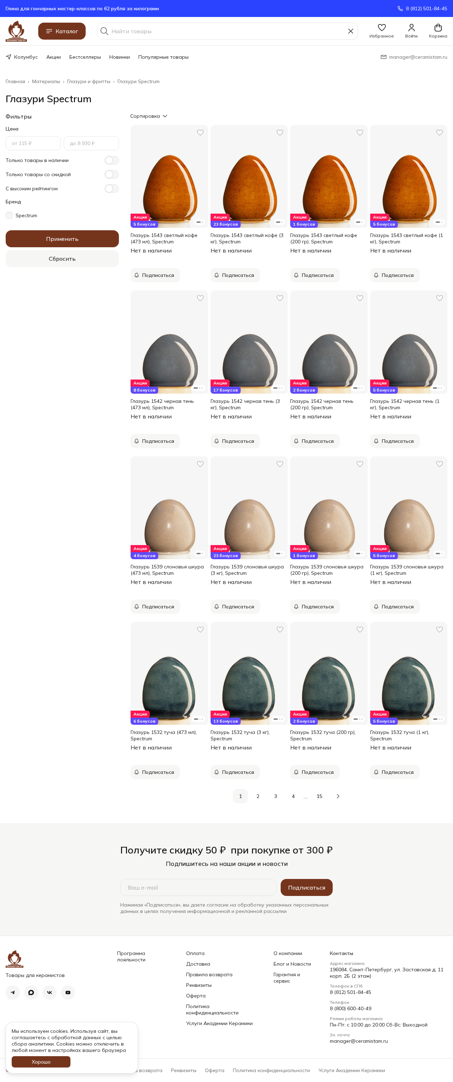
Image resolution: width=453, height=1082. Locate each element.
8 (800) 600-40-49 (350, 1008)
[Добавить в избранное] (200, 132)
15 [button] (319, 796)
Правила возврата (209, 974)
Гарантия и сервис (287, 977)
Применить (62, 238)
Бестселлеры (85, 57)
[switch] (112, 160)
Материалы (46, 81)
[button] (381, 31)
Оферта (196, 996)
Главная (15, 81)
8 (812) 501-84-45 (350, 992)
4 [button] (293, 796)
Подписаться (306, 887)
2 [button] (258, 796)
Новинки (119, 57)
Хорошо (41, 1062)
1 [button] (240, 796)
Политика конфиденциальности (212, 1009)
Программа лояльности (131, 956)
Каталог (67, 31)
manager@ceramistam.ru (359, 1041)
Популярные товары (163, 57)
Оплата (195, 953)
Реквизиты (199, 985)
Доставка (198, 964)
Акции (53, 57)
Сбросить (62, 258)
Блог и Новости (292, 964)
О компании (288, 953)
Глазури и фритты (88, 81)
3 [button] (275, 796)
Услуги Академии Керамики (219, 1023)
